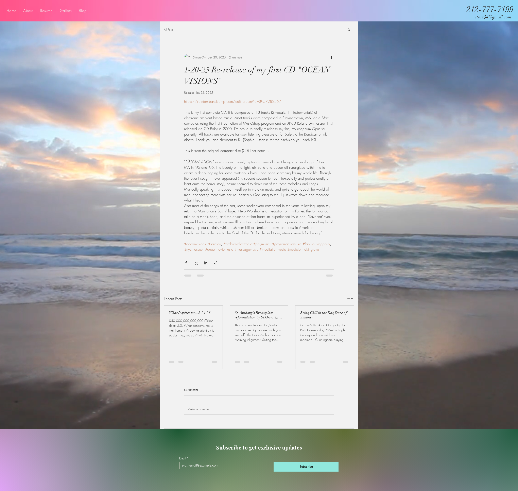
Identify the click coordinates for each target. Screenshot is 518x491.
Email (183, 462)
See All (350, 298)
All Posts (168, 29)
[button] (349, 29)
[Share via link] (216, 263)
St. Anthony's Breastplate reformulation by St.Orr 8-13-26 (257, 315)
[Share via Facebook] (186, 263)
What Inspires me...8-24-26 (189, 313)
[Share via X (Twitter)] (196, 263)
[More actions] (331, 57)
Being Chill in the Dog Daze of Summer (323, 315)
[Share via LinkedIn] (206, 263)
